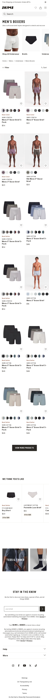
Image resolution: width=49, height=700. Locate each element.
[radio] (3, 110)
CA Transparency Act (24, 682)
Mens (11, 61)
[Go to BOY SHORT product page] (11, 495)
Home (4, 61)
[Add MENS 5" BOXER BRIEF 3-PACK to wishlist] (21, 103)
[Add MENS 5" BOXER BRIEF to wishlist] (46, 103)
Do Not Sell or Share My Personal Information (24, 697)
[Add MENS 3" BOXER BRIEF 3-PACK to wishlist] (46, 225)
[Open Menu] (45, 7)
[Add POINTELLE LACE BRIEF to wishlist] (40, 499)
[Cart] (40, 7)
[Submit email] (42, 609)
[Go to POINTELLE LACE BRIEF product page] (33, 495)
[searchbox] (27, 14)
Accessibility (24, 685)
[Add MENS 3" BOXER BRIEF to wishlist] (21, 166)
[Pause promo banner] (45, 2)
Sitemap (24, 678)
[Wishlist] (35, 7)
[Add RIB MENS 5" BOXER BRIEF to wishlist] (46, 166)
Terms (24, 693)
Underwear (19, 61)
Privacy (24, 689)
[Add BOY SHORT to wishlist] (18, 499)
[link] (15, 559)
